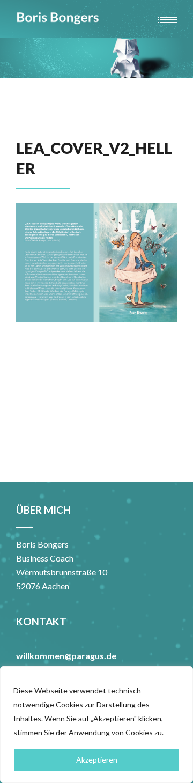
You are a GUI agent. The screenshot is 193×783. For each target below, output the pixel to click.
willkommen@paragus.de (66, 656)
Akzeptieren (96, 759)
